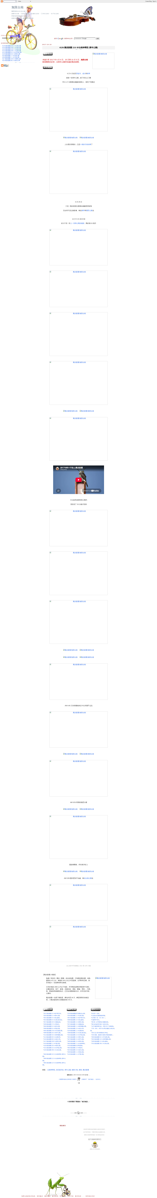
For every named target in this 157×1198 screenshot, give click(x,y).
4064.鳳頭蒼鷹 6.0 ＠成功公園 (52, 1026)
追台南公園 (88, 878)
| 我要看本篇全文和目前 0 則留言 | (68, 1079)
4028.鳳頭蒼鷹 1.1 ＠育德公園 (75, 1052)
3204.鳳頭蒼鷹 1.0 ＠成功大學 (75, 1028)
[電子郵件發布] (78, 1083)
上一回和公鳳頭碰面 (77, 223)
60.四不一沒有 (95, 1013)
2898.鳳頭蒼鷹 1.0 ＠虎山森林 (75, 1020)
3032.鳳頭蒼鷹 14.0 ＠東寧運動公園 (101, 1039)
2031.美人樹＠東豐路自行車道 (99, 1032)
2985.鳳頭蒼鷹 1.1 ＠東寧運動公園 (77, 1026)
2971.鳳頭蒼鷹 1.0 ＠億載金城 (75, 1024)
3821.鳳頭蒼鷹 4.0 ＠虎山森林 (52, 1017)
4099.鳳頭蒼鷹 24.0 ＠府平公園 (52, 1032)
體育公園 (89, 210)
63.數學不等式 (95, 1020)
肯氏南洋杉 (60, 1070)
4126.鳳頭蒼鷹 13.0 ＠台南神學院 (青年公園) (78, 47)
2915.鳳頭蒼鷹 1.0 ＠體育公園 (75, 1022)
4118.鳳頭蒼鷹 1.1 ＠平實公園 (75, 1054)
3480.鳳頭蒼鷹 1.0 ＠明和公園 (75, 1041)
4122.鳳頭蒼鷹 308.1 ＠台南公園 (11, 50)
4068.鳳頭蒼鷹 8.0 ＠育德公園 (52, 1028)
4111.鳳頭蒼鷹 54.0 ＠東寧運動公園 (53, 1035)
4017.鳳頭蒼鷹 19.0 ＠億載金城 (52, 1022)
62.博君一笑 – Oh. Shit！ (98, 1017)
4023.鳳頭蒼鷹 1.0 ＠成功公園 (75, 1050)
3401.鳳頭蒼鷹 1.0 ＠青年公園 (75, 1037)
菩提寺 (78, 73)
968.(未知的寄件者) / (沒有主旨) (100, 1024)
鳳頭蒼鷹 (86, 1070)
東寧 (88, 73)
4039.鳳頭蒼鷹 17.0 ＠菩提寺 (51, 1024)
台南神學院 (51, 1070)
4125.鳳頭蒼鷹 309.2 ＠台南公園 (52, 1050)
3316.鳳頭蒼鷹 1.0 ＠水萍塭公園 (76, 1035)
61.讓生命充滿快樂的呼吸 (98, 1015)
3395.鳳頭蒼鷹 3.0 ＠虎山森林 (99, 1041)
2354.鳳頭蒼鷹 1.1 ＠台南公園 (75, 1015)
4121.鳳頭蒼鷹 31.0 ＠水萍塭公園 (52, 1047)
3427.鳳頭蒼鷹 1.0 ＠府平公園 (75, 1039)
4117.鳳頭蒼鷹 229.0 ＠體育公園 (52, 1041)
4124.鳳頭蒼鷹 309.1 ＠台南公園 (11, 47)
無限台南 (18, 7)
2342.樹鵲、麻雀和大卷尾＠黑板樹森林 (102, 1035)
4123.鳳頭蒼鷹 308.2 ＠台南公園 (11, 49)
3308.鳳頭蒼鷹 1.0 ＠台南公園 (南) (77, 1032)
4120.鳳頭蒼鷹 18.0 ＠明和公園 (52, 1045)
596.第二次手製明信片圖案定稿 (100, 1022)
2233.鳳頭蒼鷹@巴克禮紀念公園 (76, 1013)
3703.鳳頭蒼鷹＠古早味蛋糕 (75, 1045)
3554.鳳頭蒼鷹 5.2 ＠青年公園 (52, 1015)
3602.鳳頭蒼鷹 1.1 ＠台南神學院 (76, 1043)
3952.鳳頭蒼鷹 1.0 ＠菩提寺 (75, 1047)
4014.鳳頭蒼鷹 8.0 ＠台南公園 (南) (53, 1020)
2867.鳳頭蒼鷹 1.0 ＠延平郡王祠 (76, 1017)
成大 (83, 73)
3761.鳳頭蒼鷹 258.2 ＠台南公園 (100, 1043)
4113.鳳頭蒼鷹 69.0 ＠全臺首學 (52, 1037)
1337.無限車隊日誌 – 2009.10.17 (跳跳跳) (102, 1026)
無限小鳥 (75, 1070)
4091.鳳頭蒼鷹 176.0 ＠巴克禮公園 (53, 1030)
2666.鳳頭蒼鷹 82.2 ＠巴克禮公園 (100, 1037)
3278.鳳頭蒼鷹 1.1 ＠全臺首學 (75, 1030)
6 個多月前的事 (85, 144)
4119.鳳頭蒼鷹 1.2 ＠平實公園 (52, 1043)
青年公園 (68, 1070)
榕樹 (80, 1070)
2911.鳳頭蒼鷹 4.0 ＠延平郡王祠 (52, 1013)
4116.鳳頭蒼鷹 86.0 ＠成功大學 (52, 1039)
